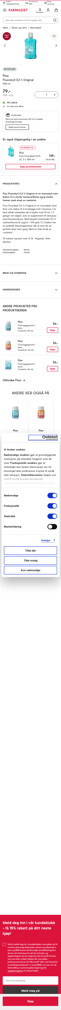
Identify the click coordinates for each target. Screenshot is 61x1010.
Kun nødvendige (30, 570)
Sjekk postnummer (17, 127)
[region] (30, 45)
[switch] (52, 506)
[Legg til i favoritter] (54, 36)
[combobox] (30, 20)
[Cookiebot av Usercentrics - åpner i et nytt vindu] (43, 437)
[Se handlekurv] (56, 10)
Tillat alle (30, 550)
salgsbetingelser (15, 971)
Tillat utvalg (30, 560)
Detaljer (46, 540)
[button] (6, 45)
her (41, 968)
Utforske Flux (12, 380)
